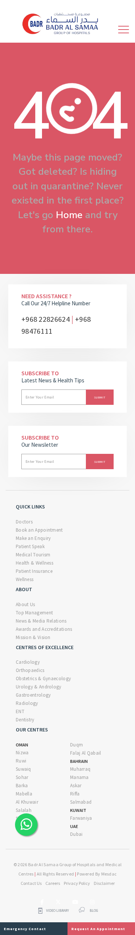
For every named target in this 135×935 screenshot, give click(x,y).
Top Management (34, 612)
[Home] (63, 22)
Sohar (22, 777)
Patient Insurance (34, 571)
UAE (74, 826)
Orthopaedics (30, 670)
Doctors (24, 522)
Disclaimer (104, 883)
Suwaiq (23, 769)
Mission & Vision (33, 637)
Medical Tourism (33, 554)
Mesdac (109, 874)
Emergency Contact (25, 928)
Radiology (27, 703)
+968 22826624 (45, 319)
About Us (25, 604)
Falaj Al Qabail (85, 753)
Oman (22, 745)
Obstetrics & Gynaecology (43, 678)
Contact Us (31, 883)
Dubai (76, 834)
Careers (52, 883)
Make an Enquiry (33, 538)
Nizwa (22, 752)
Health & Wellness (34, 563)
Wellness (24, 579)
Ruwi (21, 761)
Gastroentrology (33, 695)
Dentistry (25, 719)
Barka (22, 785)
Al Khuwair (27, 802)
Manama (79, 777)
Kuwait (78, 810)
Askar (76, 785)
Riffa (75, 794)
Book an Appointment (39, 530)
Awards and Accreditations (44, 629)
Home (69, 214)
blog (94, 910)
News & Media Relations (41, 621)
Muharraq (80, 769)
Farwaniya (81, 818)
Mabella (24, 794)
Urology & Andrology (39, 687)
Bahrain (79, 761)
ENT (20, 711)
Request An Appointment (98, 928)
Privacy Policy (77, 883)
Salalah (24, 810)
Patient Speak (30, 546)
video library (57, 910)
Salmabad (81, 802)
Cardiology (28, 662)
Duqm (76, 745)
